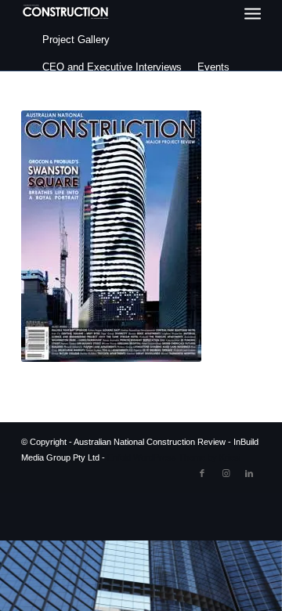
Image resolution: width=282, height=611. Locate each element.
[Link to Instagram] (225, 473)
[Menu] (252, 13)
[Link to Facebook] (202, 473)
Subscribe (65, 94)
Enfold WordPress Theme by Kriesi (173, 457)
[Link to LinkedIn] (249, 473)
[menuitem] (252, 13)
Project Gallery (76, 39)
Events (213, 67)
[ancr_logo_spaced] (66, 12)
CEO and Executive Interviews (112, 67)
